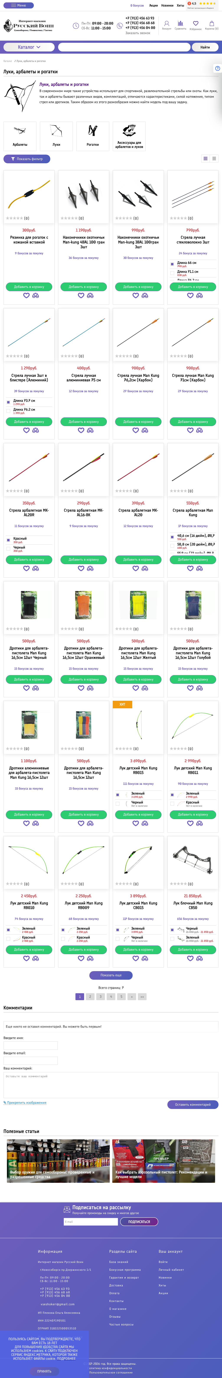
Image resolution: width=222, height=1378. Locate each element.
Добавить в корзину (29, 287)
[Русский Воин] (29, 25)
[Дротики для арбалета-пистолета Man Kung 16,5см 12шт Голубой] (193, 605)
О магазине (118, 1309)
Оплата (114, 1293)
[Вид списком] (214, 158)
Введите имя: (13, 1038)
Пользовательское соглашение (111, 1372)
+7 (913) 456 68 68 (55, 1292)
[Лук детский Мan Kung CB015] (138, 860)
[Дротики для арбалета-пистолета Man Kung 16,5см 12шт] (83, 725)
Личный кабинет (171, 1270)
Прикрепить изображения (26, 1102)
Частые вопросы (121, 1324)
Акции (153, 5)
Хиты (180, 5)
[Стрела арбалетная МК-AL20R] (29, 467)
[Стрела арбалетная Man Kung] (193, 467)
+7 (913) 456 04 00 (55, 1296)
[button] (26, 296)
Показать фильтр (29, 159)
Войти (163, 1262)
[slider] (14, 218)
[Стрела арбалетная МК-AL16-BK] (83, 467)
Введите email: (14, 1053)
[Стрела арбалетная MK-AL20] (138, 467)
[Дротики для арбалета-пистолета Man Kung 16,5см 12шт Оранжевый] (83, 605)
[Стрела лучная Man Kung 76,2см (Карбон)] (138, 332)
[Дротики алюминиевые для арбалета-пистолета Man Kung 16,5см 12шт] (29, 725)
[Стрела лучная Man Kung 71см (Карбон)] (193, 332)
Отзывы (115, 1317)
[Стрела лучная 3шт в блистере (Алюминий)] (29, 332)
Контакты (116, 1301)
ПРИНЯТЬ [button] (44, 1371)
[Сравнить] (35, 296)
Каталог (26, 47)
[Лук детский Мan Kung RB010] (29, 860)
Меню (21, 5)
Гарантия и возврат (124, 1277)
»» (142, 997)
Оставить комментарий (193, 1104)
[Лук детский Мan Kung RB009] (83, 860)
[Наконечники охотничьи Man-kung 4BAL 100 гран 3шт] (83, 194)
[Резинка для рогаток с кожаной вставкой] (29, 194)
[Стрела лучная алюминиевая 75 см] (83, 332)
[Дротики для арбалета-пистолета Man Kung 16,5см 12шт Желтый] (138, 605)
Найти (205, 47)
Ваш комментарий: (17, 1068)
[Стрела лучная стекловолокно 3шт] (193, 194)
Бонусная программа (125, 1270)
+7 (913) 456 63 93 (55, 1289)
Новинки (167, 5)
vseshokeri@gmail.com (58, 1304)
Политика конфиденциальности (109, 1368)
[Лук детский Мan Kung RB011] (193, 725)
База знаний (118, 1262)
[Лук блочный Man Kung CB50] (193, 860)
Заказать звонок (138, 33)
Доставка (116, 1285)
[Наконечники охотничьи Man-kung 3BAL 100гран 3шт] (138, 194)
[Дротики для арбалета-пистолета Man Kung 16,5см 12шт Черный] (29, 605)
